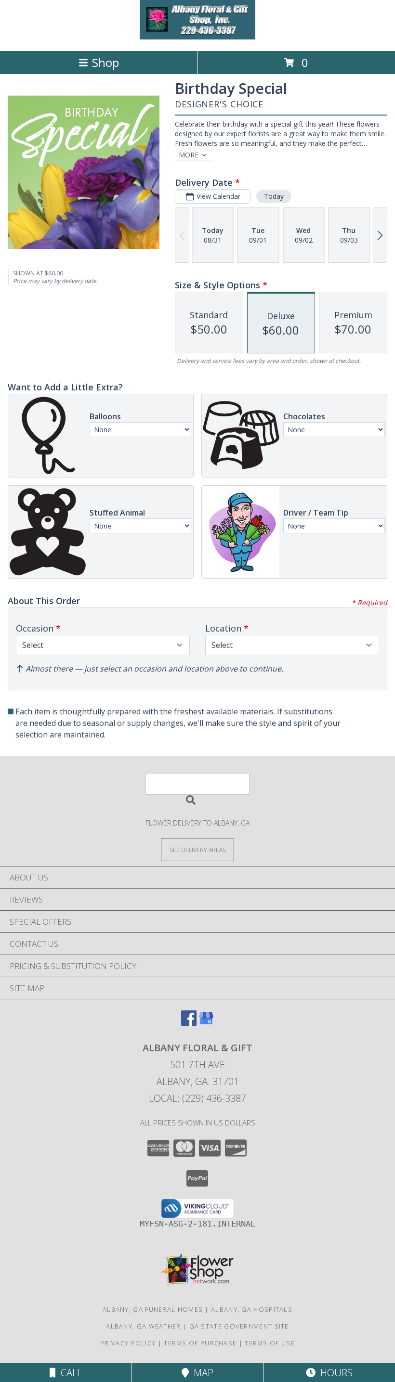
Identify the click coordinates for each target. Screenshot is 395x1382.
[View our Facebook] (189, 1022)
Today (274, 196)
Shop (105, 62)
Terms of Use (270, 1343)
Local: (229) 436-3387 (197, 1098)
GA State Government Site (239, 1326)
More (188, 154)
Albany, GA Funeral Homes (153, 1309)
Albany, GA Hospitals (251, 1309)
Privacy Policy (128, 1343)
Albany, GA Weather (143, 1326)
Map (201, 1372)
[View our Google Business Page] (206, 1022)
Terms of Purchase (200, 1343)
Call (69, 1372)
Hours (334, 1372)
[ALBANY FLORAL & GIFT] (197, 36)
